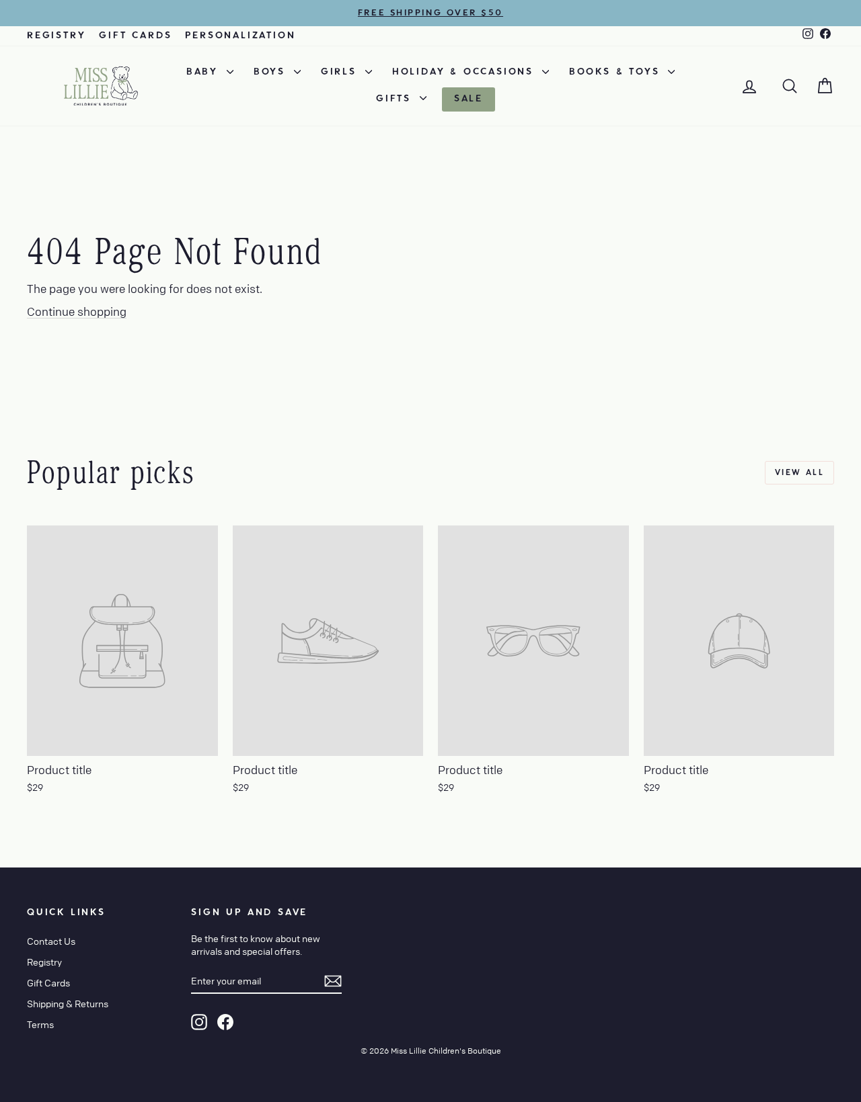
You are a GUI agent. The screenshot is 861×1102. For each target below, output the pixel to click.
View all (799, 472)
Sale (468, 98)
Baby (204, 72)
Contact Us (51, 941)
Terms (40, 1024)
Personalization (240, 35)
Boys (272, 72)
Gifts (396, 98)
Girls (341, 72)
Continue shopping (76, 311)
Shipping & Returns (67, 1003)
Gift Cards (135, 35)
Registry (56, 35)
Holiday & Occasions (465, 72)
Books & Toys (617, 72)
